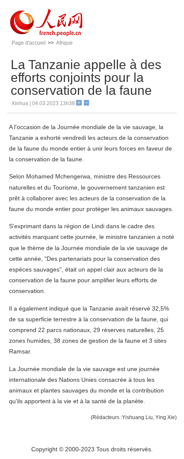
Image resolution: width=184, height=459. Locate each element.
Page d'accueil (29, 43)
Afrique (64, 43)
